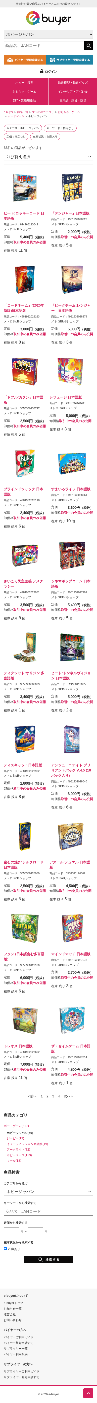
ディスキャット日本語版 (23, 765)
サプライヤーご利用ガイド (22, 1371)
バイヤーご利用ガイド (19, 1337)
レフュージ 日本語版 (65, 397)
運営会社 (10, 1314)
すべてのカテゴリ (43, 111)
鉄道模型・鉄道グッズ (73, 82)
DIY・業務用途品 (24, 100)
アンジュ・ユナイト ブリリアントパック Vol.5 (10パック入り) (71, 770)
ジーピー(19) (15, 1138)
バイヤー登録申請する (19, 1342)
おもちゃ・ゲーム (24, 91)
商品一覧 (22, 111)
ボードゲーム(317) (16, 1125)
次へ (67, 1096)
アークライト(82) (18, 1149)
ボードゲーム (16, 116)
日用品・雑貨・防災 (72, 100)
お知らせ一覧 (13, 1308)
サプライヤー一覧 (16, 1348)
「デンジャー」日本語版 (70, 213)
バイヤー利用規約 (16, 1354)
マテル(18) (14, 1160)
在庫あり (14, 1249)
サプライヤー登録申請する (22, 1377)
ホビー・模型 (24, 82)
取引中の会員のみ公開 (29, 242)
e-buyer (8, 111)
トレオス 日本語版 (18, 1046)
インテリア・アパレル (73, 91)
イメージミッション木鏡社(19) (27, 1144)
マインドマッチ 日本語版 (71, 954)
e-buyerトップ (13, 1302)
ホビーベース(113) (19, 1155)
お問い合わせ (13, 1320)
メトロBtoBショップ (17, 229)
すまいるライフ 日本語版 (71, 489)
